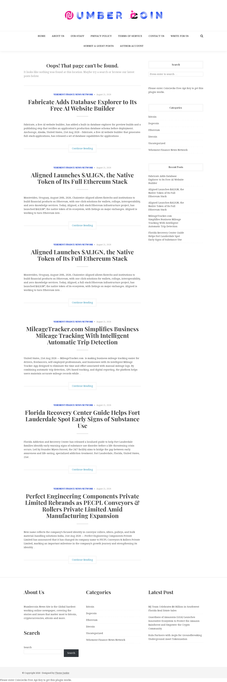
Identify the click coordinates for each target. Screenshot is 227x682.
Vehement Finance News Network (73, 94)
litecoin (152, 136)
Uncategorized (156, 143)
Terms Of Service (130, 36)
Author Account (131, 46)
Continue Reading (82, 148)
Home (42, 36)
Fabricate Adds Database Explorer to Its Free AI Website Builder (82, 105)
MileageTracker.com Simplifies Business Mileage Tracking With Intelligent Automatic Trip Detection (82, 335)
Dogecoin (153, 123)
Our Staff (77, 36)
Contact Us (156, 36)
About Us (58, 36)
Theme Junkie (62, 673)
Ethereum (154, 130)
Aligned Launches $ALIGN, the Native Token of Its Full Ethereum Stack (82, 178)
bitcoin (152, 116)
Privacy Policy (101, 36)
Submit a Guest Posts (99, 46)
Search (28, 647)
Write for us (180, 36)
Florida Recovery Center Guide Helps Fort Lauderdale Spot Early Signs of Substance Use (82, 418)
